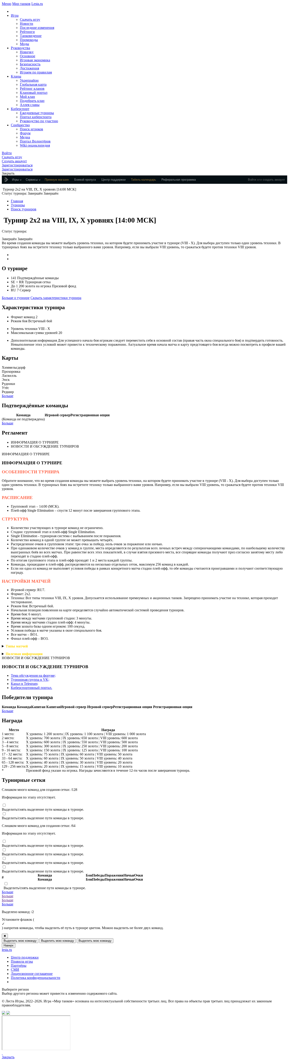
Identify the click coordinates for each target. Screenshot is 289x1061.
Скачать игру (30, 19)
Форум (25, 133)
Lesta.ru (37, 4)
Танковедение (31, 36)
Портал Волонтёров (35, 141)
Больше (7, 396)
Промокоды (29, 40)
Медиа (25, 137)
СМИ (15, 969)
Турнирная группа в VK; (30, 679)
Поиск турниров (23, 209)
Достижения (29, 68)
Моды (24, 44)
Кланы (16, 76)
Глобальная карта (33, 84)
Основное (27, 56)
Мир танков (21, 4)
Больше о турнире (16, 298)
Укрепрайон (29, 80)
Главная (17, 201)
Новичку (27, 52)
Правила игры (22, 961)
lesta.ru (7, 950)
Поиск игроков (31, 129)
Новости (26, 23)
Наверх (9, 945)
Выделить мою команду (20, 940)
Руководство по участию (39, 121)
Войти (252, 179)
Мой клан (27, 97)
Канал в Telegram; (24, 684)
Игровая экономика (35, 60)
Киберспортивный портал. (31, 688)
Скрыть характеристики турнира (55, 298)
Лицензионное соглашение (32, 974)
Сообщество (20, 125)
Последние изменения (37, 28)
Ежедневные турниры (37, 113)
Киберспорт (20, 109)
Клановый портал (33, 92)
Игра (15, 15)
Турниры (18, 205)
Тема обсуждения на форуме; (33, 675)
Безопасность (30, 64)
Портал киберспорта (35, 117)
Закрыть (8, 1057)
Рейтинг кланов (32, 88)
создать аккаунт (274, 179)
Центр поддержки (25, 957)
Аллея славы (30, 105)
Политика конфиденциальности (35, 978)
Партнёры (18, 965)
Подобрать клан (32, 101)
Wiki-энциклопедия (35, 145)
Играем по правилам (36, 72)
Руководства (20, 48)
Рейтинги (27, 32)
